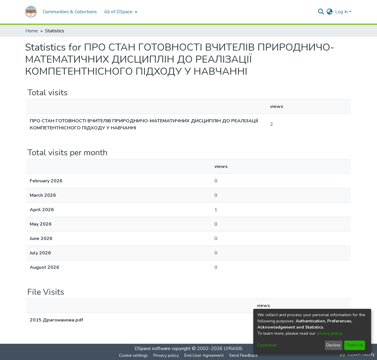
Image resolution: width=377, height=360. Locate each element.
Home (31, 31)
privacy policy (329, 333)
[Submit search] (321, 11)
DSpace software (153, 348)
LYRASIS (233, 348)
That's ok (354, 345)
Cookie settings (133, 355)
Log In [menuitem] (341, 12)
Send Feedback (243, 355)
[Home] (31, 12)
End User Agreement (204, 355)
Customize (267, 345)
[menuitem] (120, 12)
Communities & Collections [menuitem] (70, 12)
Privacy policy (166, 355)
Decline (333, 345)
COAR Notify (360, 354)
